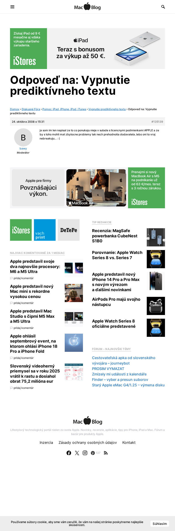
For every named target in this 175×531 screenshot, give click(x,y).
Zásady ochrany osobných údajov (88, 442)
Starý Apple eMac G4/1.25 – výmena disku (128, 385)
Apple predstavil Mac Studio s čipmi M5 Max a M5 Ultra (32, 316)
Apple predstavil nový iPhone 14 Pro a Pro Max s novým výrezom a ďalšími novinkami (115, 282)
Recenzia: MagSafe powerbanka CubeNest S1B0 (114, 235)
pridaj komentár (23, 278)
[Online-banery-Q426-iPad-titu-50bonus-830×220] (87, 48)
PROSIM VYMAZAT (108, 368)
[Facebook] (69, 453)
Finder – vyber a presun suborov (120, 379)
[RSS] (106, 453)
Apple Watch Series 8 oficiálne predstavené (114, 324)
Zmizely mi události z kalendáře (119, 374)
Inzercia (46, 442)
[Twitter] (77, 453)
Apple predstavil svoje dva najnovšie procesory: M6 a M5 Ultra (35, 266)
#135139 (157, 121)
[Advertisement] (87, 498)
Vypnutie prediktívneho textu (107, 109)
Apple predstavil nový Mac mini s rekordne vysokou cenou (32, 291)
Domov (14, 109)
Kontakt (129, 442)
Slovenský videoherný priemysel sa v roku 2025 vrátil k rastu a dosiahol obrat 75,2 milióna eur (35, 374)
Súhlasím (160, 524)
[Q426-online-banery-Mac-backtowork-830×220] (87, 187)
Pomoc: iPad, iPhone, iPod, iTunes (64, 109)
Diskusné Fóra (31, 109)
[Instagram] (85, 453)
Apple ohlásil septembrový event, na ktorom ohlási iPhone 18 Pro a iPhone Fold (33, 344)
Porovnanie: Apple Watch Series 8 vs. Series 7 (117, 255)
